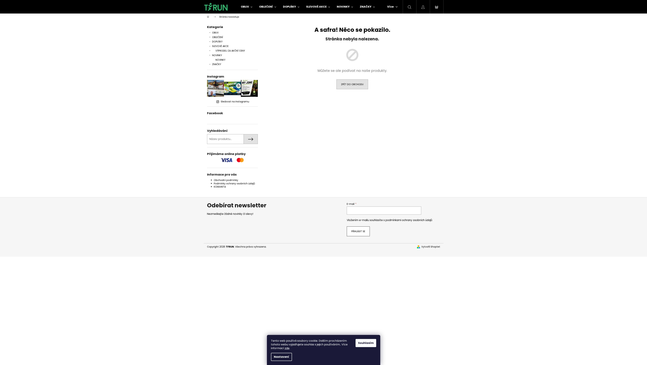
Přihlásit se (358, 231)
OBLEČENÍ (217, 37)
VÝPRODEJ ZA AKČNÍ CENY (230, 50)
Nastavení (281, 357)
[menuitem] (246, 7)
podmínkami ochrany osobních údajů (408, 220)
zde (287, 348)
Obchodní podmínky (226, 180)
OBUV (215, 32)
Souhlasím (366, 343)
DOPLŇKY (217, 41)
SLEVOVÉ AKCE (220, 46)
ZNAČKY (216, 64)
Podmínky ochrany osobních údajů (234, 183)
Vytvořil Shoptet (430, 246)
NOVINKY (217, 55)
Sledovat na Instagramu (235, 101)
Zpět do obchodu (352, 84)
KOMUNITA (220, 186)
